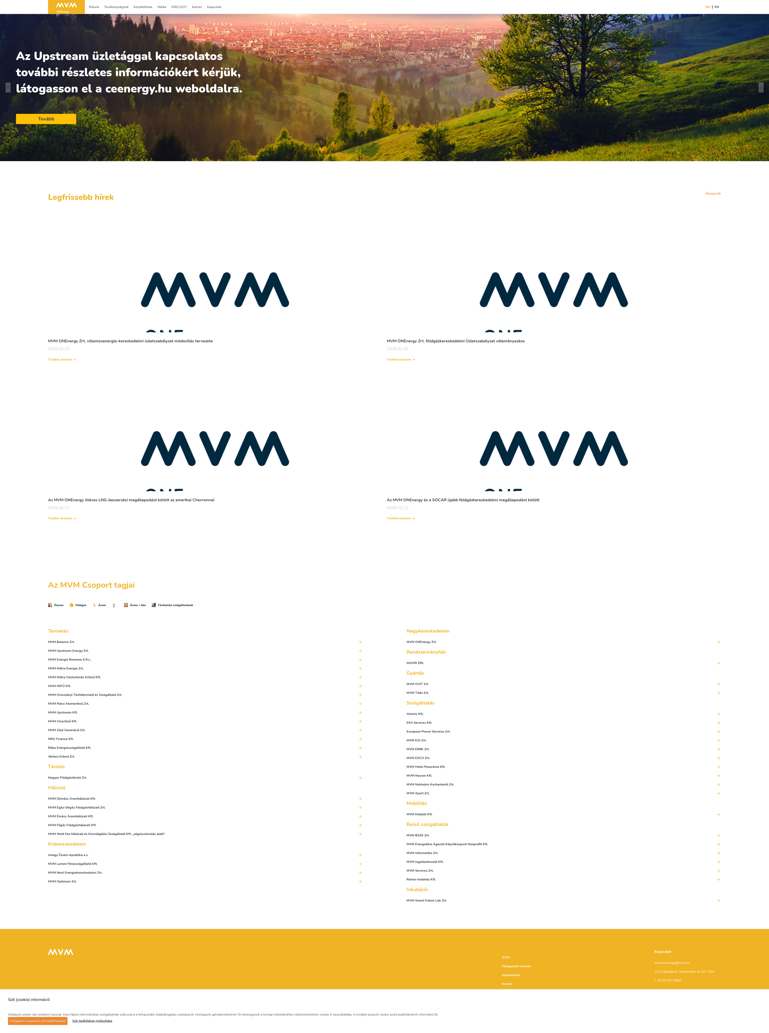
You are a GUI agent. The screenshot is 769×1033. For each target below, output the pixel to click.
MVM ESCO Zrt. (418, 758)
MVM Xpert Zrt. (418, 793)
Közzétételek (142, 8)
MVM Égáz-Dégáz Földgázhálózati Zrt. (77, 807)
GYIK (506, 957)
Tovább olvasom (60, 359)
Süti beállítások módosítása (92, 1021)
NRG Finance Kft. (61, 739)
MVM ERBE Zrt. (418, 749)
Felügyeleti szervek (516, 966)
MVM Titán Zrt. (418, 693)
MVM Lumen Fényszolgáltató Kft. (73, 864)
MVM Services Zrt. (420, 870)
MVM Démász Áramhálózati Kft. (72, 798)
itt (436, 1014)
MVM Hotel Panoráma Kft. (426, 767)
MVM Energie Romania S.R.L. (69, 659)
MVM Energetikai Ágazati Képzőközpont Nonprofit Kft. (447, 844)
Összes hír (713, 193)
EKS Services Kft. (419, 723)
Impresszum (511, 975)
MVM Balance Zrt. (61, 642)
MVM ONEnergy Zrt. (422, 642)
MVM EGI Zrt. (417, 740)
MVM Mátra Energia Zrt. (66, 668)
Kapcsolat (214, 8)
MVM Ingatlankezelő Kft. (425, 862)
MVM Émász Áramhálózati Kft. (71, 816)
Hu (707, 7)
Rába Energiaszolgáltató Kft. (69, 748)
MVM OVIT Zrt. (418, 684)
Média (162, 8)
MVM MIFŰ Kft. (59, 686)
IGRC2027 (179, 8)
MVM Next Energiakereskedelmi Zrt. (75, 872)
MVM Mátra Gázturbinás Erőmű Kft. (74, 677)
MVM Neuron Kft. (419, 775)
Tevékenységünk (116, 8)
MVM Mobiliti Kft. (420, 814)
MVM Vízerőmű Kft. (62, 721)
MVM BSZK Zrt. (418, 835)
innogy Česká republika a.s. (68, 855)
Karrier (197, 8)
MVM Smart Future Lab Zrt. (427, 900)
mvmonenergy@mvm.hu (672, 963)
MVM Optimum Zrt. (62, 881)
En (717, 7)
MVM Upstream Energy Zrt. (68, 651)
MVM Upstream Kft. (63, 712)
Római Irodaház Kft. (421, 879)
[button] (8, 87)
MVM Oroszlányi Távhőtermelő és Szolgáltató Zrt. (85, 695)
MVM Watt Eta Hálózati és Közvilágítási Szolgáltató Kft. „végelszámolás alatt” (106, 834)
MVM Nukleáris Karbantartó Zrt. (430, 784)
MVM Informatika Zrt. (422, 853)
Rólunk (94, 8)
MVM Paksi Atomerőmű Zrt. (68, 703)
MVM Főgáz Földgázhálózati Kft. (72, 825)
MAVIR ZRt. (415, 663)
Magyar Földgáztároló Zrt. (67, 777)
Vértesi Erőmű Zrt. (61, 756)
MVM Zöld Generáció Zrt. (66, 730)
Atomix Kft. (415, 714)
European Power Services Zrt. (428, 731)
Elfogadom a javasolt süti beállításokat (37, 1021)
